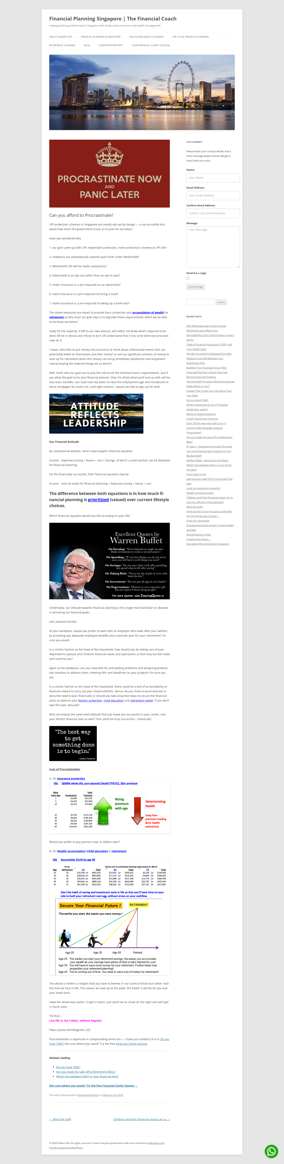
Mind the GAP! (60, 1119)
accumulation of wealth (148, 312)
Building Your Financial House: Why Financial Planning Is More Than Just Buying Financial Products (207, 372)
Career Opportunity (111, 45)
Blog (87, 45)
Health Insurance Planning (146, 36)
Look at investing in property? (203, 488)
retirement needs (141, 700)
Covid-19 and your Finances (202, 418)
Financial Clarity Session (131, 1044)
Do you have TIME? (68, 1067)
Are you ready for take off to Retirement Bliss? (85, 1072)
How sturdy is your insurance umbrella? (209, 511)
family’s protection (90, 700)
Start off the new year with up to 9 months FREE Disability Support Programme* (206, 428)
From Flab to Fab (196, 474)
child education (114, 700)
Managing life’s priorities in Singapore (207, 544)
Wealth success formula (199, 493)
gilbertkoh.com (156, 1143)
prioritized (98, 499)
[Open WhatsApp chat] (271, 1151)
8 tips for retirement (197, 520)
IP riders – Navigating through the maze (209, 446)
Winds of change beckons (201, 414)
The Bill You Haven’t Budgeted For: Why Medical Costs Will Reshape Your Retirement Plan (209, 358)
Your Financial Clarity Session (151, 45)
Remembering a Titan (198, 534)
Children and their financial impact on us (141, 1119)
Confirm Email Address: (200, 205)
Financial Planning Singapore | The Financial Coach (113, 18)
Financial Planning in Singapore (101, 36)
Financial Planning (88, 1095)
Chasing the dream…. (198, 539)
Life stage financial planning (190, 36)
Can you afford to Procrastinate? (205, 502)
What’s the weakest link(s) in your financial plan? (87, 1076)
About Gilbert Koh (60, 36)
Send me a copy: (196, 273)
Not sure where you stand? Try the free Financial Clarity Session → (93, 1085)
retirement (57, 317)
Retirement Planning (62, 45)
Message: (192, 223)
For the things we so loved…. (202, 516)
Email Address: (195, 187)
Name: (190, 170)
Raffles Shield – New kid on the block (207, 460)
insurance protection (71, 778)
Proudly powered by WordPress (66, 1147)
